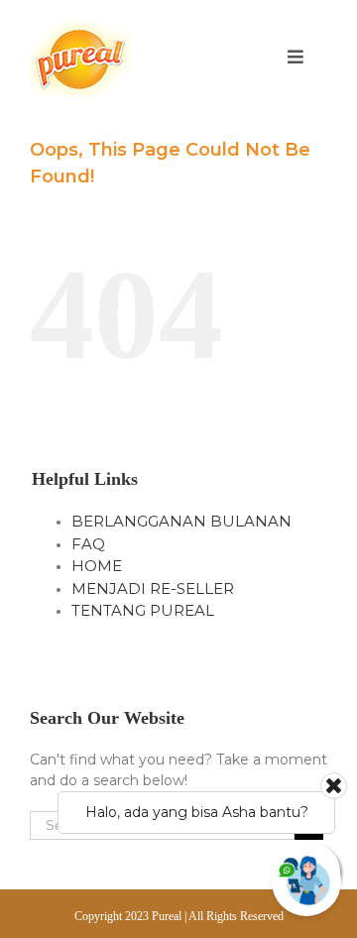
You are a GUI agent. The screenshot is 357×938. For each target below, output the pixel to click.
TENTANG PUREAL (142, 610)
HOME (96, 565)
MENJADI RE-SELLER (152, 588)
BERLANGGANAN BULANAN (181, 521)
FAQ (88, 543)
